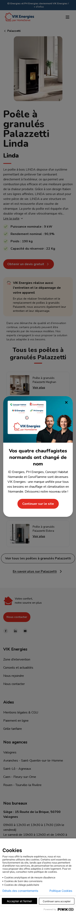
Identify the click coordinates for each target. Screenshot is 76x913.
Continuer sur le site (38, 504)
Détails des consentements (20, 890)
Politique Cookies (60, 890)
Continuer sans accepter (57, 901)
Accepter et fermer (19, 901)
